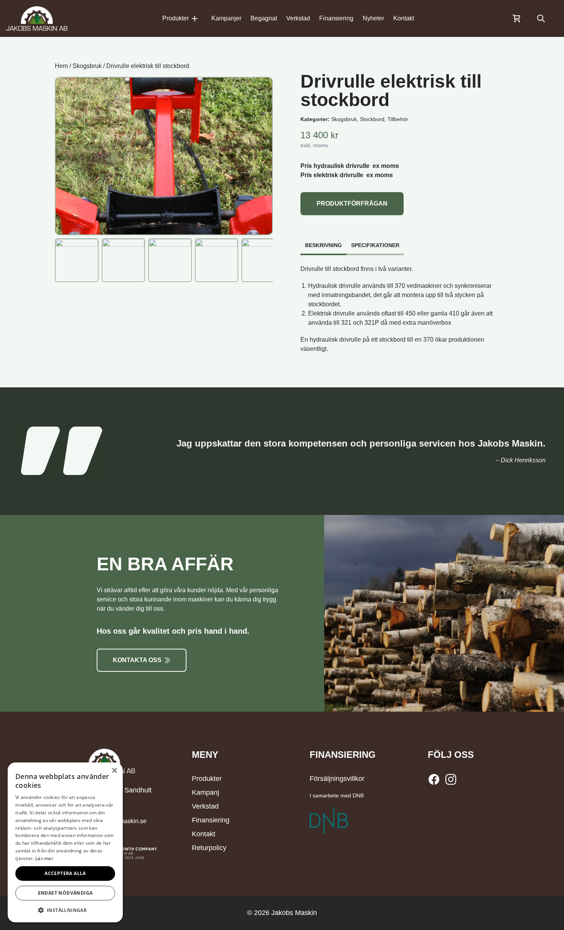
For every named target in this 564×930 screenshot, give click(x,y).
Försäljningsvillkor (337, 778)
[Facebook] (435, 779)
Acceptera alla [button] (65, 873)
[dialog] (65, 842)
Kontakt (403, 18)
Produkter (175, 18)
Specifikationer (375, 245)
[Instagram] (451, 779)
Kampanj (205, 792)
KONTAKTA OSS (137, 660)
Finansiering (336, 18)
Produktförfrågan (352, 203)
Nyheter (373, 18)
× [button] (114, 771)
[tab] (323, 241)
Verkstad (298, 18)
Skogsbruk (87, 66)
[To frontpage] (37, 18)
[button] (65, 910)
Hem (61, 66)
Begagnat (264, 18)
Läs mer (44, 858)
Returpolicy (209, 848)
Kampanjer (226, 18)
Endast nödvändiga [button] (65, 893)
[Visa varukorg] (516, 18)
